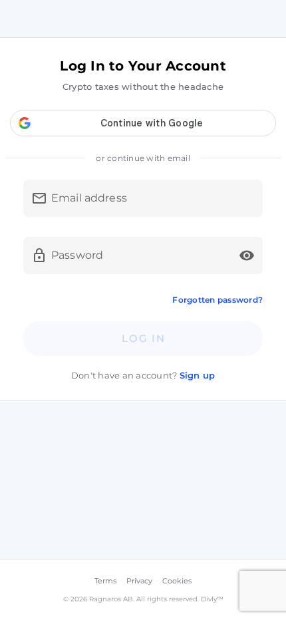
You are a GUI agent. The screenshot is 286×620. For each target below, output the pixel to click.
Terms (105, 580)
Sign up (197, 375)
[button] (247, 255)
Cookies (177, 580)
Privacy (139, 580)
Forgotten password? (217, 300)
